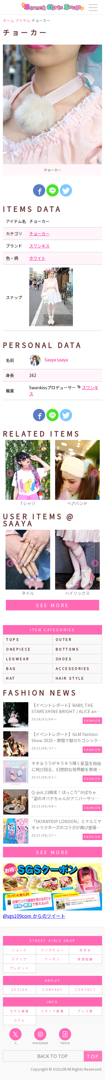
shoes (64, 658)
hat (10, 678)
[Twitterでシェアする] (66, 190)
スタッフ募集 (52, 1011)
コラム (19, 1020)
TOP (93, 1056)
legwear (17, 658)
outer (64, 639)
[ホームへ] (52, 6)
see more (52, 605)
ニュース (19, 950)
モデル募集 (19, 1011)
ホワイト (37, 258)
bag (11, 668)
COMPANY (52, 989)
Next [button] (94, 473)
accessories (73, 668)
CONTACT (85, 989)
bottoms (67, 648)
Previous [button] (10, 473)
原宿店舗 (85, 959)
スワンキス (39, 246)
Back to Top (52, 1055)
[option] (52, 110)
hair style (70, 678)
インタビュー (52, 950)
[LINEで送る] (52, 190)
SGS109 (19, 989)
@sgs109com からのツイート (34, 915)
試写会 (85, 950)
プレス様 (85, 1011)
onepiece (18, 648)
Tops (12, 639)
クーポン (52, 959)
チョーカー (39, 233)
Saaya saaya (56, 360)
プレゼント (19, 968)
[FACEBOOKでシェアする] (39, 190)
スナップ (19, 959)
